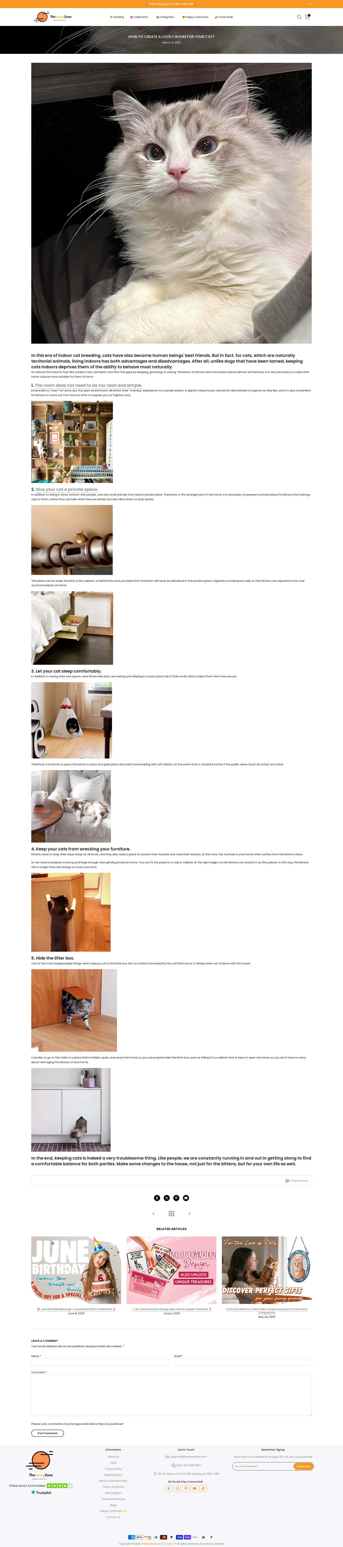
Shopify (219, 1544)
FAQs (113, 1463)
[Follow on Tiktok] (203, 1488)
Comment (39, 1372)
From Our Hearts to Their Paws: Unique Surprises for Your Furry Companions (266, 1311)
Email (178, 1356)
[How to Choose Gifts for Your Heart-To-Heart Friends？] (189, 1214)
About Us (113, 1456)
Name (36, 1356)
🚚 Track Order (224, 17)
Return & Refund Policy (113, 1481)
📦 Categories (165, 17)
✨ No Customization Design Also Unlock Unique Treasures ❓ (172, 1309)
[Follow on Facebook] (168, 1488)
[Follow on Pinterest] (186, 1488)
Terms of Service (113, 1487)
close (32, 4)
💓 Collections (139, 17)
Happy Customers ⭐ (113, 1511)
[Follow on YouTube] (194, 1488)
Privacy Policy (113, 1469)
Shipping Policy (113, 1475)
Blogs (113, 1505)
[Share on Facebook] (157, 1198)
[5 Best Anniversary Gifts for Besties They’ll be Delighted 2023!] (154, 1214)
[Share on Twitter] (167, 1198)
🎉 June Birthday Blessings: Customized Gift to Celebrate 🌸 (76, 1309)
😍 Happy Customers (195, 17)
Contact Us (113, 1517)
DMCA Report (113, 1493)
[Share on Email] (186, 1198)
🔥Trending (117, 17)
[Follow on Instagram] (177, 1488)
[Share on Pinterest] (176, 1198)
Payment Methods (113, 1499)
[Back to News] (171, 1214)
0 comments (299, 1181)
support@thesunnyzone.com (188, 1456)
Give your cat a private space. (67, 489)
